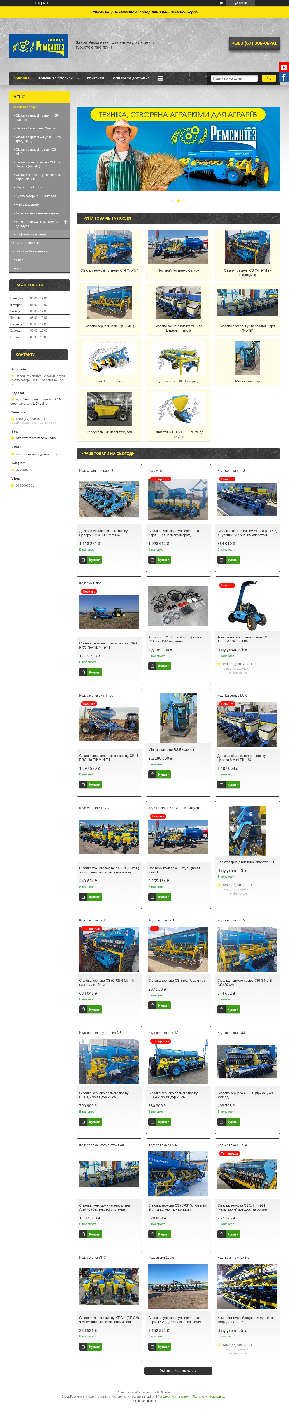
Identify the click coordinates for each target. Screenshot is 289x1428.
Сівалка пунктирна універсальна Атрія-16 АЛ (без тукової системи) (174, 1320)
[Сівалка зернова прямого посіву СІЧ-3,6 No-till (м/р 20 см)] (109, 1061)
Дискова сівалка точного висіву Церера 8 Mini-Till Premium (103, 533)
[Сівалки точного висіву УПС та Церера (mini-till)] (178, 302)
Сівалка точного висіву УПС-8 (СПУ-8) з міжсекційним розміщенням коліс (109, 870)
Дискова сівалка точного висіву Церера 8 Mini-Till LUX (241, 758)
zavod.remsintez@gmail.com (36, 454)
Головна (21, 78)
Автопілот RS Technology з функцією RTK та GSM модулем (176, 639)
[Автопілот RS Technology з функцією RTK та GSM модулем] (178, 606)
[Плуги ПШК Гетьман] (109, 357)
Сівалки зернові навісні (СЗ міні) (109, 326)
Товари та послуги (55, 78)
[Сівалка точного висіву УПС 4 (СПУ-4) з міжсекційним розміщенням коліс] (109, 1286)
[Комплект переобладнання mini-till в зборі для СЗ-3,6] (247, 1286)
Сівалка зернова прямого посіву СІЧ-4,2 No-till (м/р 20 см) (173, 1095)
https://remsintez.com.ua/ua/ (36, 438)
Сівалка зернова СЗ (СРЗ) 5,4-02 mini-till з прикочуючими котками (177, 1207)
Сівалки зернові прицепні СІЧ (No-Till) (109, 270)
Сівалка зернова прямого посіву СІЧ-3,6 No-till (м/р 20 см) (104, 1095)
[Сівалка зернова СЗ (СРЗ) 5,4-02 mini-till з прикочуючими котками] (178, 1174)
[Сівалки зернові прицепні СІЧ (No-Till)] (109, 247)
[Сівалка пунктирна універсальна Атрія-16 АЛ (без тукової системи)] (178, 1286)
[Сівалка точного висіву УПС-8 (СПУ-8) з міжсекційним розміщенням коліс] (109, 837)
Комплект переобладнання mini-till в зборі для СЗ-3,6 (245, 1320)
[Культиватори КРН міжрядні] (178, 357)
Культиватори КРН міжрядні (178, 381)
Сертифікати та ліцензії (28, 234)
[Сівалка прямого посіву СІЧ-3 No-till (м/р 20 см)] (247, 949)
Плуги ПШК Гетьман (109, 381)
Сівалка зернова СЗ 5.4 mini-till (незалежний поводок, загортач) (242, 1207)
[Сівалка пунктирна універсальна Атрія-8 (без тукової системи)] (109, 1174)
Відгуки (16, 268)
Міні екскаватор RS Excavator (171, 749)
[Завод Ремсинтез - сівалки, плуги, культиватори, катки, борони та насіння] (38, 45)
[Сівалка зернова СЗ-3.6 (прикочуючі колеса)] (247, 1061)
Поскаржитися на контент (174, 1396)
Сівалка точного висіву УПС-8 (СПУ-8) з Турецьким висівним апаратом (247, 533)
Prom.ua (166, 1392)
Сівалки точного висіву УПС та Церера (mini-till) (178, 328)
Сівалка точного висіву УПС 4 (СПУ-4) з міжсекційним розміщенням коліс (109, 1320)
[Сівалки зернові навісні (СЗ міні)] (109, 302)
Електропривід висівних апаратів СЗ (245, 862)
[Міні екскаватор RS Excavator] (178, 718)
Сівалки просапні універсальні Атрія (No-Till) (247, 328)
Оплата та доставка (131, 78)
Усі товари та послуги (176, 1370)
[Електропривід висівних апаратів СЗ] (247, 831)
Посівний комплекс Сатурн (178, 270)
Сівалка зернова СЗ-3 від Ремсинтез (176, 980)
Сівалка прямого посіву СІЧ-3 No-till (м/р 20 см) (244, 982)
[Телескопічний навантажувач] (109, 408)
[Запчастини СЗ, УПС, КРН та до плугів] (178, 408)
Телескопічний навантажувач (109, 432)
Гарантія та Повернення (29, 251)
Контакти (95, 78)
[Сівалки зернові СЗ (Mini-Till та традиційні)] (247, 247)
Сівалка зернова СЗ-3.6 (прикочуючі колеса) (245, 1095)
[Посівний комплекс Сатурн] (178, 247)
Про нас (17, 260)
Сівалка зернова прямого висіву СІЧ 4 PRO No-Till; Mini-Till (108, 758)
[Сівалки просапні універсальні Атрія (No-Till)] (247, 302)
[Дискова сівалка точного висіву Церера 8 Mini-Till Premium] (109, 499)
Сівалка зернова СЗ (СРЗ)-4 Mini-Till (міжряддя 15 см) (107, 982)
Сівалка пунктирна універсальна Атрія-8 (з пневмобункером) (173, 533)
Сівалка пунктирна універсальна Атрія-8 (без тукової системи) (104, 1207)
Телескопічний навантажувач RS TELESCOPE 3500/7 (242, 639)
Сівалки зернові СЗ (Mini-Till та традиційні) (247, 272)
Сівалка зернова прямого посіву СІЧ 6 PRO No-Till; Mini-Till (108, 645)
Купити (94, 560)
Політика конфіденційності (210, 1396)
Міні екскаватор (247, 381)
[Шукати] (269, 78)
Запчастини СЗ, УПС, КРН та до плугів (178, 434)
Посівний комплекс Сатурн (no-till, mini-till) (174, 870)
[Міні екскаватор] (247, 357)
